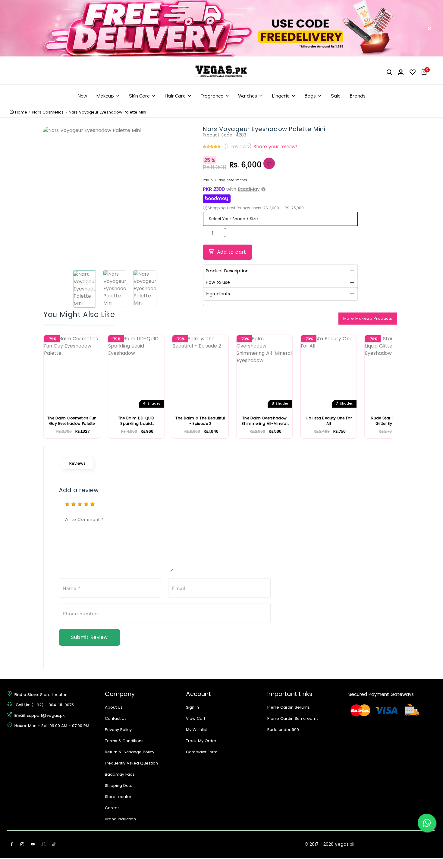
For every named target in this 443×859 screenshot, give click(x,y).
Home (21, 112)
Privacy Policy (118, 729)
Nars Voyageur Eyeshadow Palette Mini (107, 112)
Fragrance (211, 95)
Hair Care (175, 95)
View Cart (195, 718)
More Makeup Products (367, 318)
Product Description (227, 271)
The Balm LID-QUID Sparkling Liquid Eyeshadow (136, 420)
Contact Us (116, 718)
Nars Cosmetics (48, 112)
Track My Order (201, 741)
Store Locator (53, 694)
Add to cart (231, 251)
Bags (310, 95)
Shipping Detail (119, 785)
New (82, 95)
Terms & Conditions (124, 741)
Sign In (192, 707)
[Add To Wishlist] (269, 163)
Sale (336, 95)
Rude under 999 (283, 729)
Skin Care (139, 95)
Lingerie (281, 95)
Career (112, 808)
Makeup (105, 95)
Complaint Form (202, 752)
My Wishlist (196, 729)
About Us (114, 707)
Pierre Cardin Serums (288, 707)
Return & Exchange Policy (129, 752)
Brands (358, 95)
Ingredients (218, 294)
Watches (247, 95)
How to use (218, 282)
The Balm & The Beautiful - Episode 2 (200, 420)
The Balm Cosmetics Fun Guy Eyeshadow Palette (72, 420)
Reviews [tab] (77, 463)
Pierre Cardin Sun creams (293, 718)
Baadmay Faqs (120, 774)
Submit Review (89, 637)
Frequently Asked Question (131, 763)
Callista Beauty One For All (329, 420)
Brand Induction (120, 819)
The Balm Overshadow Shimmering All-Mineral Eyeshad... (264, 420)
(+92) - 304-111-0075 (52, 705)
